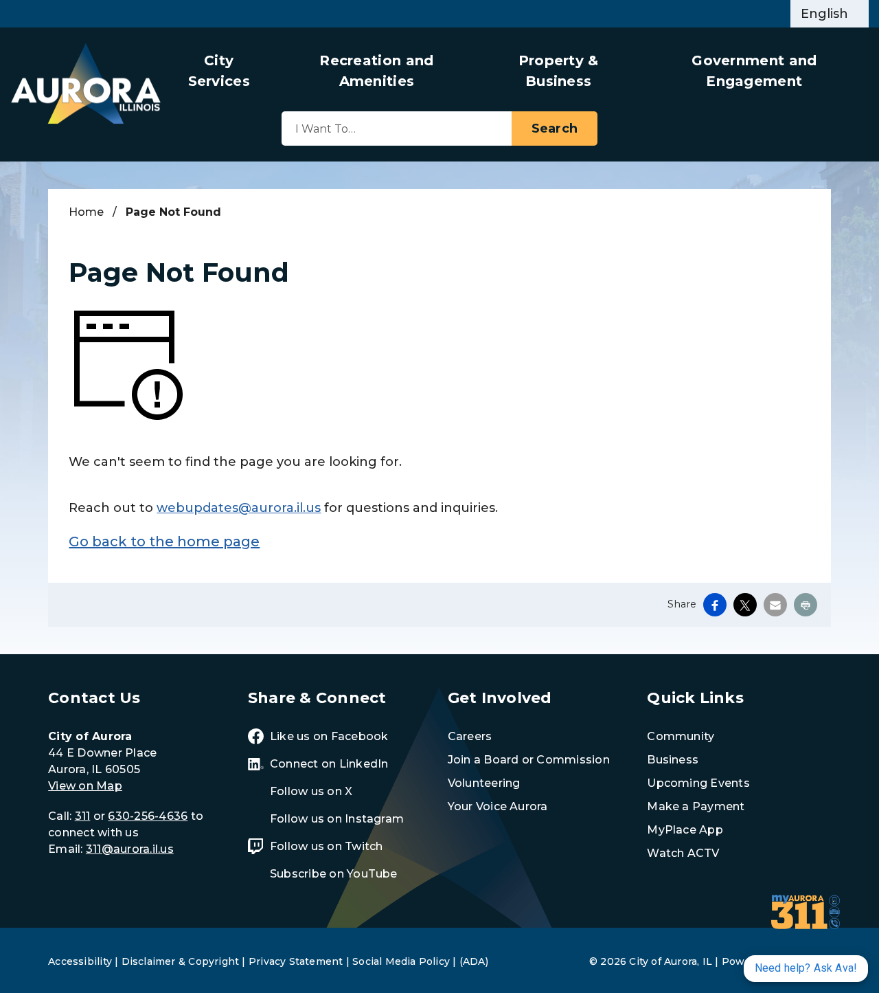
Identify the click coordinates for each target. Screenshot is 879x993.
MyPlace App (685, 829)
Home (86, 212)
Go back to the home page (164, 541)
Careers (470, 736)
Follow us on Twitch (326, 846)
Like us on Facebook (329, 736)
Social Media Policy (401, 961)
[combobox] (829, 13)
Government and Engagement (754, 70)
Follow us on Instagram (337, 818)
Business (672, 759)
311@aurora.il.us (130, 849)
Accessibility (80, 961)
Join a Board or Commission (529, 759)
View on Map (85, 785)
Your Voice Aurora (498, 806)
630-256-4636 (147, 816)
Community (680, 736)
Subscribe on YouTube (334, 873)
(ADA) (473, 961)
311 (83, 816)
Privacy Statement (296, 961)
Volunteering (484, 783)
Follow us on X (311, 791)
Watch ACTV (683, 853)
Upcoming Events (698, 783)
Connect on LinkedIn (329, 763)
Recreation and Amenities (376, 70)
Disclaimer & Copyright (181, 961)
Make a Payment (695, 806)
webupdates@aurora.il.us (239, 507)
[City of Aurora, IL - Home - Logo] (85, 83)
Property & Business (558, 70)
